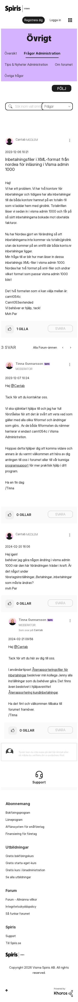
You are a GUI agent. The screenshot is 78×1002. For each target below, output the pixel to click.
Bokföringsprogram (18, 812)
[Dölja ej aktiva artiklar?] (70, 347)
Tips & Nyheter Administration (26, 64)
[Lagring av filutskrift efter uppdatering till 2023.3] (63, 347)
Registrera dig (33, 20)
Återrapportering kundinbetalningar (33, 692)
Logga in (55, 20)
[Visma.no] (17, 8)
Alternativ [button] (61, 89)
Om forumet (64, 64)
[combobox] (39, 106)
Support (11, 936)
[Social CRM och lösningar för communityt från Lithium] (63, 992)
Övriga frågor (14, 76)
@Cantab (18, 386)
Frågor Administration (42, 53)
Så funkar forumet (18, 913)
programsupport (16, 465)
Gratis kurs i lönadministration (25, 870)
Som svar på (31, 630)
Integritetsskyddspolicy (21, 906)
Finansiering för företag (21, 833)
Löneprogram (14, 819)
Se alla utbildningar (18, 877)
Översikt (11, 53)
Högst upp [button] (6, 990)
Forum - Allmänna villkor (21, 899)
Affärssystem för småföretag (25, 826)
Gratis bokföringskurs (20, 856)
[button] (69, 140)
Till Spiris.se (13, 943)
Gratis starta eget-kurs (21, 863)
